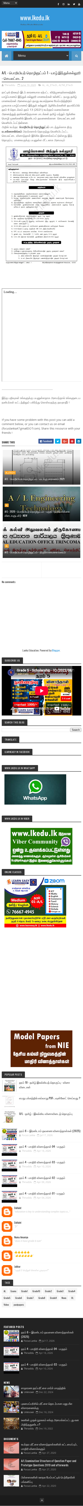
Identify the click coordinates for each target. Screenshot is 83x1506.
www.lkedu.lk (34, 17)
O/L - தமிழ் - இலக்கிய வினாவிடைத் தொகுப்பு (46, 1113)
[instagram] (63, 4)
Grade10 (36, 1291)
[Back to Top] (42, 1500)
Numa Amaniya (21, 1237)
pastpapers (19, 1304)
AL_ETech (51, 85)
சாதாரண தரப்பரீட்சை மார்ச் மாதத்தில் (43, 1388)
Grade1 (24, 1291)
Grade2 (48, 1291)
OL (72, 1297)
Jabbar (17, 1266)
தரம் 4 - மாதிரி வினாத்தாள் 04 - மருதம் (42, 1146)
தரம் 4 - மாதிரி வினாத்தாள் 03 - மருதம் (42, 1162)
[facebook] (58, 4)
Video (6, 1304)
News (64, 1297)
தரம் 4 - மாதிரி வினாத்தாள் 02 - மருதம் (42, 1177)
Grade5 (7, 1297)
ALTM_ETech (66, 85)
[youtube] (79, 4)
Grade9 (53, 1297)
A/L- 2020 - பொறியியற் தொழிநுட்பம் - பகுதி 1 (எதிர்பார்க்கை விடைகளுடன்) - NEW (37, 513)
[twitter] (74, 4)
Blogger (56, 650)
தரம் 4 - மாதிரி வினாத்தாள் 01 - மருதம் (42, 1193)
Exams (13, 1291)
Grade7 (30, 1297)
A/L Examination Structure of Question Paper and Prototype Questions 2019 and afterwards (48, 1463)
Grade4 (71, 1291)
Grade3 (60, 1291)
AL (43, 85)
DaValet (17, 1208)
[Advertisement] (41, 973)
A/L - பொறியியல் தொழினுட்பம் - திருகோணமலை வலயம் (35, 552)
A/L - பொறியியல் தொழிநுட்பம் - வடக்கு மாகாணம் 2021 (34, 479)
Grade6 (18, 1297)
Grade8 (41, 1297)
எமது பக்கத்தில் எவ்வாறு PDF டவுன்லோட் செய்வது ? (49, 1098)
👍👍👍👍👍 (22, 1252)
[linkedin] (69, 4)
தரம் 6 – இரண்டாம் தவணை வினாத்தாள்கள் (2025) (49, 1131)
